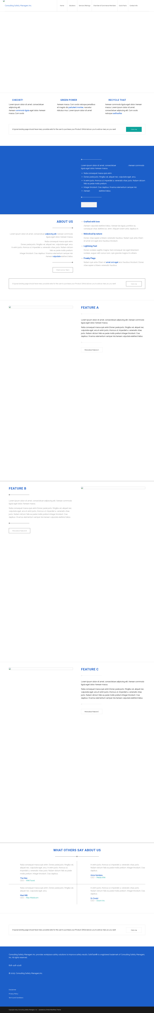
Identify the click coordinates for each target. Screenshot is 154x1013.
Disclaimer (12, 990)
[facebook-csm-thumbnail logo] (17, 5)
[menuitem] (62, 5)
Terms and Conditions (16, 998)
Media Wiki (101, 877)
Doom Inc (101, 901)
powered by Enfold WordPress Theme (50, 1010)
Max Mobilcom (32, 898)
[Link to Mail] (149, 5)
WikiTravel (30, 880)
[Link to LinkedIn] (146, 5)
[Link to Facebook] (142, 5)
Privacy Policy (13, 994)
